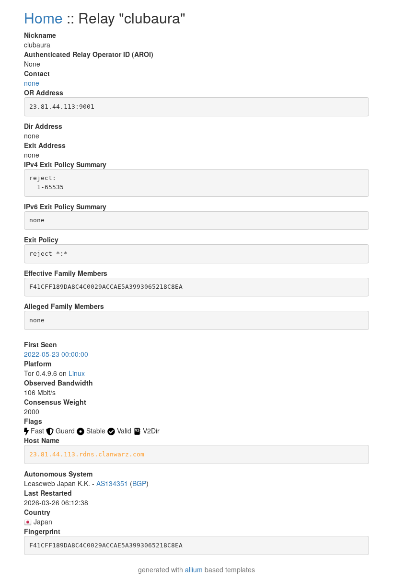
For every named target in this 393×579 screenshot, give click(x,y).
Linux (77, 373)
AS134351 (112, 483)
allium (194, 569)
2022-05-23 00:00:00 (56, 354)
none (31, 83)
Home (43, 17)
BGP (139, 483)
